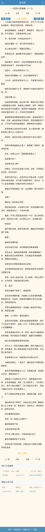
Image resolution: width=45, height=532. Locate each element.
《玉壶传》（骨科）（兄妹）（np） (15, 471)
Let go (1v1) (20, 475)
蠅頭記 (18, 487)
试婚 (17, 471)
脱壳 (3, 487)
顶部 (35, 529)
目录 (17, 13)
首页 (9, 529)
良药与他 (32, 491)
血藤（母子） (20, 491)
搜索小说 (26, 529)
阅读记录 (17, 529)
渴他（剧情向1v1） (36, 487)
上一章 (7, 13)
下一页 (37, 13)
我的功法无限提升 (35, 475)
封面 (27, 13)
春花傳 (22, 2)
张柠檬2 (5, 475)
